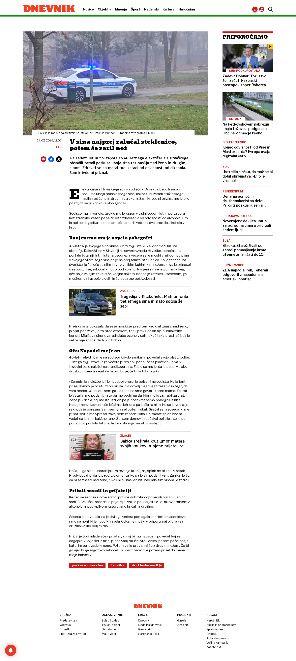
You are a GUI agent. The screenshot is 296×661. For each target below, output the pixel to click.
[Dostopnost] (255, 9)
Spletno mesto (216, 629)
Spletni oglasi (111, 620)
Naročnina (186, 9)
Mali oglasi (109, 633)
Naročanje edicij (148, 633)
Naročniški (213, 620)
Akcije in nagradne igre (221, 625)
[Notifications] (10, 650)
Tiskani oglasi (111, 625)
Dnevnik (143, 620)
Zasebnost (213, 647)
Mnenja (121, 9)
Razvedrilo (145, 629)
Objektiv (104, 9)
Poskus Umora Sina (87, 565)
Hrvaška (117, 565)
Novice (88, 9)
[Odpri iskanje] (269, 9)
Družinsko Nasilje (147, 565)
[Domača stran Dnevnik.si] (47, 9)
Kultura (168, 9)
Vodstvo (65, 625)
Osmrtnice (109, 629)
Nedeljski (151, 9)
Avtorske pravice (217, 638)
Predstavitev (68, 620)
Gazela (181, 620)
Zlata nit (182, 625)
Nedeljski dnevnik (150, 625)
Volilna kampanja (217, 642)
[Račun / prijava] (262, 9)
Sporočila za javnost (72, 633)
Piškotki (211, 633)
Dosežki (64, 629)
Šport (135, 9)
